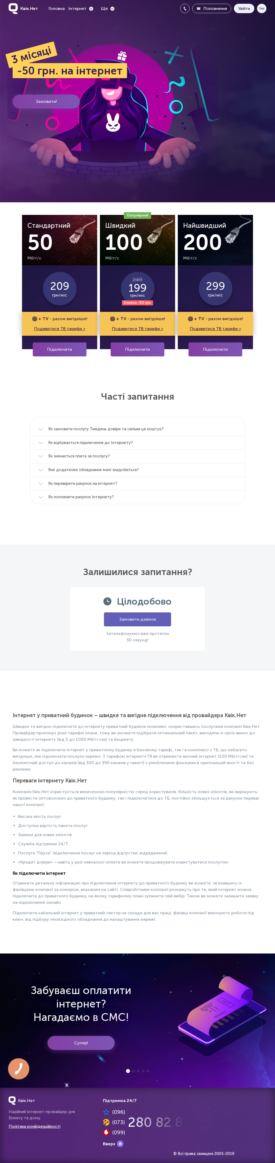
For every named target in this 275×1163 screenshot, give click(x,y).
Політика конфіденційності (34, 1126)
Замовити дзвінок (137, 619)
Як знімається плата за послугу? (79, 456)
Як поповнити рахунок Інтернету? (81, 496)
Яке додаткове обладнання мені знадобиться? (93, 469)
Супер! (81, 1042)
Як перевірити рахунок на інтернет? (82, 483)
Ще (104, 8)
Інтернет (77, 8)
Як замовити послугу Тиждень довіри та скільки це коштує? (106, 429)
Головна (57, 8)
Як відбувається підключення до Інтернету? (90, 442)
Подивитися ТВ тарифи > (59, 328)
